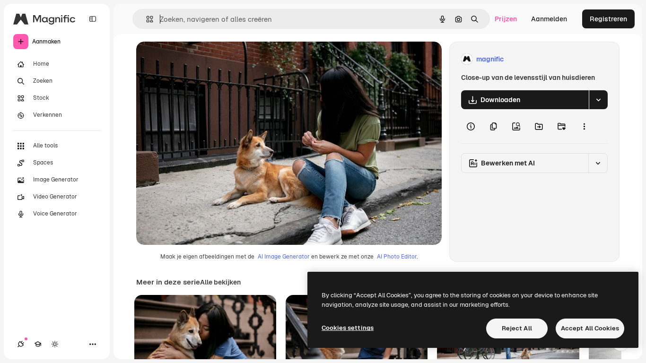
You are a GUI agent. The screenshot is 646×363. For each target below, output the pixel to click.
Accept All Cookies (590, 328)
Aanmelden (549, 19)
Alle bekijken (220, 282)
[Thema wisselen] (54, 344)
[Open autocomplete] (146, 19)
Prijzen (506, 19)
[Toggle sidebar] (92, 18)
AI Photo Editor (397, 256)
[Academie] (37, 344)
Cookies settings (348, 328)
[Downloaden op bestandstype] (598, 99)
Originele (198, 59)
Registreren (608, 19)
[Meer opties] (584, 126)
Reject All (517, 328)
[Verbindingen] (20, 344)
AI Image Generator (284, 256)
